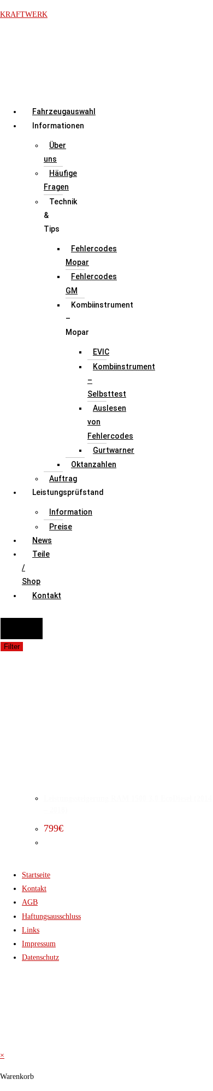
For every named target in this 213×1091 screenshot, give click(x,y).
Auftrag (63, 478)
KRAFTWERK (24, 14)
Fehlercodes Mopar (91, 255)
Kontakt (46, 595)
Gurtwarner (113, 450)
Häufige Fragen (60, 180)
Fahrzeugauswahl (64, 111)
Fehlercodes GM (91, 283)
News (42, 540)
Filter (12, 646)
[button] (32, 126)
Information (70, 512)
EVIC (101, 351)
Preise (60, 526)
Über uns (55, 152)
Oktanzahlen (93, 464)
